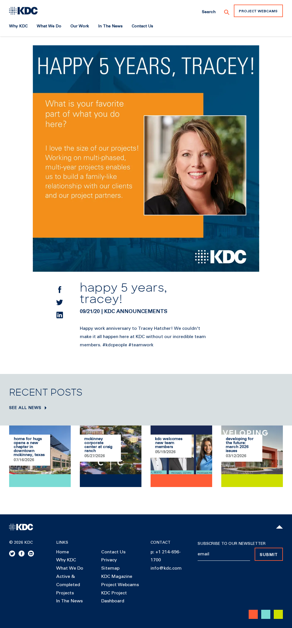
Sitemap (110, 568)
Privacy (109, 560)
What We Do (69, 568)
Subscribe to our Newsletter (231, 544)
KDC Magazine (116, 576)
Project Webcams (258, 11)
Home (62, 552)
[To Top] (279, 526)
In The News (69, 601)
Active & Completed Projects (68, 584)
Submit (269, 555)
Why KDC (66, 560)
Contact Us (113, 552)
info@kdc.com (166, 568)
